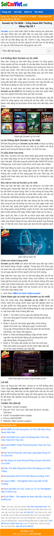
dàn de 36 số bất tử (24, 526)
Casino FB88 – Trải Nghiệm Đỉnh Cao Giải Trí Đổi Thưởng (24, 482)
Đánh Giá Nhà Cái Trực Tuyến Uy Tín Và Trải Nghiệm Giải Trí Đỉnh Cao (26, 490)
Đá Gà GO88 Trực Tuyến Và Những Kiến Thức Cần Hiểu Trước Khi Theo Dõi (25, 438)
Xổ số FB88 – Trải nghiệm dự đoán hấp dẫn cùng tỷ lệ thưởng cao (26, 498)
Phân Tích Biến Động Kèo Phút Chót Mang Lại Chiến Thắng (26, 469)
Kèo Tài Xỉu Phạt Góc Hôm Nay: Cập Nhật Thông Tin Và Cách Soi (26, 454)
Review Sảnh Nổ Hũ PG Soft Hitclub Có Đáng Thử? (26, 476)
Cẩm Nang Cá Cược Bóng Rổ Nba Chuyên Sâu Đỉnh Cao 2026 (26, 462)
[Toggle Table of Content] (47, 51)
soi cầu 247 (29, 512)
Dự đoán (39, 11)
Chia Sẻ (14, 16)
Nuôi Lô (28, 11)
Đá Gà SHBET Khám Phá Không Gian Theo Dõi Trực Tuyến (26, 446)
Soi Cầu (18, 11)
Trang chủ (6, 11)
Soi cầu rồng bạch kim (37, 506)
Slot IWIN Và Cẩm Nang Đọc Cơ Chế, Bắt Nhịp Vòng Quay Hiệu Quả (25, 431)
